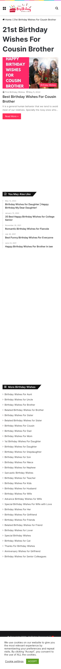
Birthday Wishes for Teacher (20, 478)
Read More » (11, 116)
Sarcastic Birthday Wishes (19, 472)
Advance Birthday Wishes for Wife (23, 499)
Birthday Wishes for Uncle (19, 399)
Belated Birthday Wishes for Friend (23, 525)
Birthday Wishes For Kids (18, 483)
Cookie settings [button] (14, 661)
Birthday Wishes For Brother (20, 404)
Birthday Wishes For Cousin (19, 425)
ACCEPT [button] (32, 661)
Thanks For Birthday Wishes (20, 546)
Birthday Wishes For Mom (18, 436)
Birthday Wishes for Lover (19, 530)
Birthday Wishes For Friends (20, 519)
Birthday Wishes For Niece (19, 462)
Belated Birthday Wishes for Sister (23, 420)
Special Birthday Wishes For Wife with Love (28, 504)
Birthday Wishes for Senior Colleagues (25, 556)
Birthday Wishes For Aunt (18, 394)
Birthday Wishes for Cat (17, 540)
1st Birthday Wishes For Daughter (23, 441)
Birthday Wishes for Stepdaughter (23, 451)
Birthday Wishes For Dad (18, 431)
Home (8, 19)
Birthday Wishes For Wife (18, 493)
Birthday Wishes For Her (18, 509)
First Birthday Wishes (15, 92)
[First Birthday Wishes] (20, 8)
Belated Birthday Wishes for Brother (24, 410)
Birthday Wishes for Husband (20, 488)
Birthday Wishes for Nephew (20, 467)
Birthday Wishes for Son (18, 457)
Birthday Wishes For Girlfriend (21, 514)
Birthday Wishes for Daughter (21, 446)
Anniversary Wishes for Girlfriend (22, 551)
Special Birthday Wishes (18, 535)
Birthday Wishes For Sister (19, 415)
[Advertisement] (30, 156)
